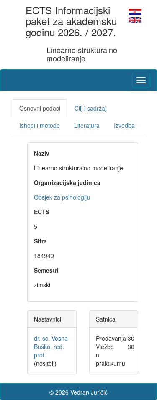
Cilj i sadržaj (90, 108)
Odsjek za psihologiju (62, 197)
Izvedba (124, 125)
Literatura (87, 125)
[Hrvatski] (135, 11)
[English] (135, 19)
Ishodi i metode (39, 125)
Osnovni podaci (39, 108)
